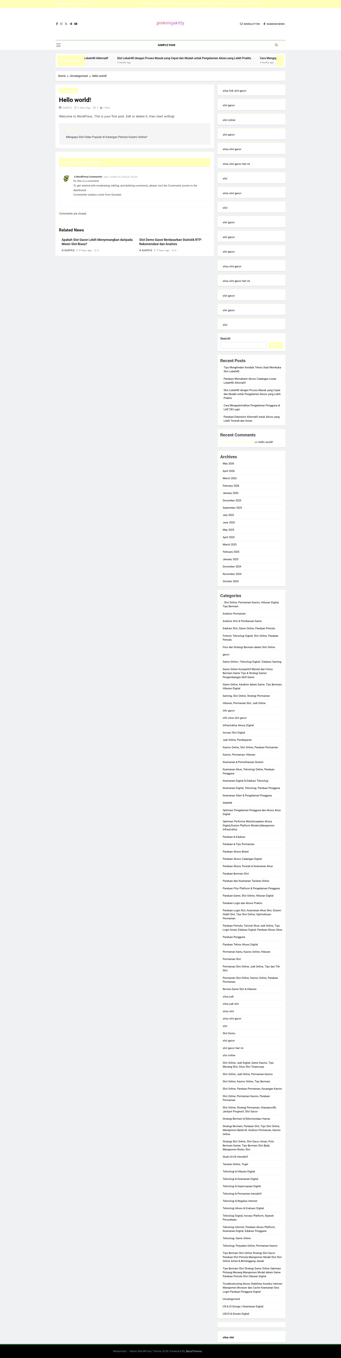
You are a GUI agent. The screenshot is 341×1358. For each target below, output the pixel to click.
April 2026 (229, 471)
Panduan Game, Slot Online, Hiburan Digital (248, 895)
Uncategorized (68, 90)
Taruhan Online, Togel (235, 1164)
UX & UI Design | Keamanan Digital (243, 1306)
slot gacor (229, 105)
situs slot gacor (232, 149)
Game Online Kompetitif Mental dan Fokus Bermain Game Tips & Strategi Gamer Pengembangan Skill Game (248, 673)
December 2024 (232, 566)
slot (225, 178)
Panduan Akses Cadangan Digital (242, 859)
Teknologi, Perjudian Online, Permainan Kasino (250, 1245)
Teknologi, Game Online (237, 1238)
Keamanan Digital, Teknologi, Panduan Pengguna (251, 788)
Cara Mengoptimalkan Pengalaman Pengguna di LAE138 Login (224, 5)
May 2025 (228, 529)
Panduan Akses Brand (235, 851)
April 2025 (229, 537)
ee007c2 (67, 107)
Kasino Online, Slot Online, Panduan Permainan (250, 747)
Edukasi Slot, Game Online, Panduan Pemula (249, 628)
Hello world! (265, 442)
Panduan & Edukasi (234, 836)
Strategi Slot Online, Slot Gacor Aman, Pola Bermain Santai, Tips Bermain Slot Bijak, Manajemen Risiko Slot (248, 1145)
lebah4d (227, 802)
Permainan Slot (232, 959)
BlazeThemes (194, 1351)
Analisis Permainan (234, 613)
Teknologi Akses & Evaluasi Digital (243, 1208)
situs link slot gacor (234, 90)
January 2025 (230, 559)
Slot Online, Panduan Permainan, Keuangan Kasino (252, 1088)
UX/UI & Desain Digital (236, 1313)
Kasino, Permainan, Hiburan (239, 754)
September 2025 (232, 507)
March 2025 (230, 544)
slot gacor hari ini (233, 1048)
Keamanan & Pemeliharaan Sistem (243, 762)
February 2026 (231, 485)
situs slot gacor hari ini (236, 164)
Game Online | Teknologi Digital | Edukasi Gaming (252, 661)
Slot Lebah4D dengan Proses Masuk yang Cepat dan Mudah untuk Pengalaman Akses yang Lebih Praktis (150, 58)
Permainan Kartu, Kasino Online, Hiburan (246, 951)
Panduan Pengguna (234, 937)
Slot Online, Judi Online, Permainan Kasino (248, 1074)
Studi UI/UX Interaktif (235, 1156)
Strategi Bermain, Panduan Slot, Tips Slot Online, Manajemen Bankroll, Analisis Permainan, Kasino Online (252, 1130)
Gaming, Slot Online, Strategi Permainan (246, 695)
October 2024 (231, 581)
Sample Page (166, 45)
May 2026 (228, 463)
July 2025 (228, 515)
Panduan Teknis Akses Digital (240, 944)
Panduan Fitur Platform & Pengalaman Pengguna (251, 888)
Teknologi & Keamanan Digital (240, 1179)
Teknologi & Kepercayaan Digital (242, 1186)
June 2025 (229, 522)
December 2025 (232, 500)
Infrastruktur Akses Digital (238, 725)
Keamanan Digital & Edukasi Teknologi (245, 780)
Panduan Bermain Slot (236, 873)
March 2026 (230, 478)
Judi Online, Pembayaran (237, 740)
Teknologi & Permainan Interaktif (242, 1193)
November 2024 (232, 574)
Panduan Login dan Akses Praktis (242, 903)
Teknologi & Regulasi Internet (240, 1201)
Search (225, 338)
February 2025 (231, 551)
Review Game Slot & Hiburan (239, 989)
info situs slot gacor (235, 717)
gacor (226, 654)
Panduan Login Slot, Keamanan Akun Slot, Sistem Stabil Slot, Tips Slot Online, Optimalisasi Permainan (252, 914)
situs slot (228, 1011)
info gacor (229, 710)
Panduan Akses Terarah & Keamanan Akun (248, 866)
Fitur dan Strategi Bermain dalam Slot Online (249, 647)
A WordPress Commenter (88, 176)
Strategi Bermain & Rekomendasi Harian (246, 1118)
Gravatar (116, 194)
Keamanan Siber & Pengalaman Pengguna (247, 795)
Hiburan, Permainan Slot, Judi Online (244, 703)
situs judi (228, 996)
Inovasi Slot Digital (234, 732)
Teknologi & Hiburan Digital (239, 1171)
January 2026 (230, 493)
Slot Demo (229, 1033)
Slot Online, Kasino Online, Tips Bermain (246, 1081)
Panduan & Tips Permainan (238, 844)
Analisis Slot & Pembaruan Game (242, 621)
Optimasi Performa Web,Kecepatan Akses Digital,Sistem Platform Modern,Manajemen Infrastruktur (248, 825)
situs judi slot (231, 1003)
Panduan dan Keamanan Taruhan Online (246, 881)
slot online (229, 120)
